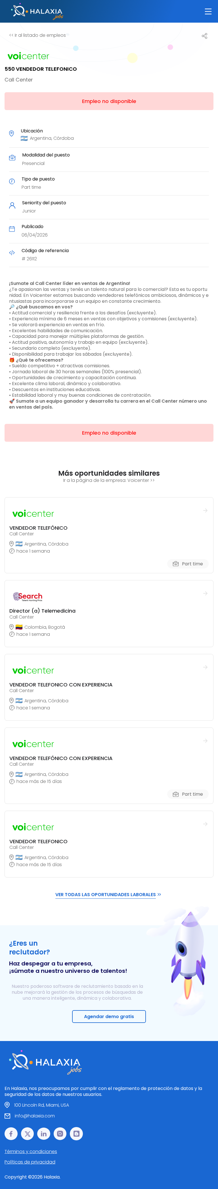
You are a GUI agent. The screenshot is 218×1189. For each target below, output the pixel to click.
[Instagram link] (60, 1133)
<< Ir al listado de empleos (37, 35)
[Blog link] (76, 1133)
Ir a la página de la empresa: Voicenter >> (109, 480)
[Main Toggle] (208, 11)
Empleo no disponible (109, 101)
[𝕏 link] (27, 1133)
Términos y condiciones (31, 1151)
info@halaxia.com (35, 1116)
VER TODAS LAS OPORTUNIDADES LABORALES (105, 894)
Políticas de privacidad (30, 1162)
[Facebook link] (11, 1133)
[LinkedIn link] (43, 1134)
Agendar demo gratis (109, 1016)
